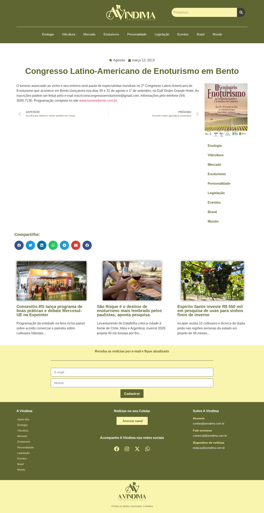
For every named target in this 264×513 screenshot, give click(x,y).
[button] (19, 245)
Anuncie (199, 418)
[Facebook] (116, 449)
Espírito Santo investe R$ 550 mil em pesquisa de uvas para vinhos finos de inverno (210, 310)
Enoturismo (111, 34)
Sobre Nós (23, 419)
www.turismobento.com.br (98, 100)
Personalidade (136, 34)
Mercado (89, 34)
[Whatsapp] (147, 449)
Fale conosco (202, 430)
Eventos (183, 34)
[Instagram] (127, 449)
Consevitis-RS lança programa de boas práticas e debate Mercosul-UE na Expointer (49, 310)
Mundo (217, 34)
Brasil (200, 34)
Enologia (48, 34)
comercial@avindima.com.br (210, 435)
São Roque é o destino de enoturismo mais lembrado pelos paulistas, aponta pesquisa (129, 310)
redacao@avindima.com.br (209, 447)
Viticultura (68, 34)
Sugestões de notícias (208, 442)
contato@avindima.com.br (208, 423)
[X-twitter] (137, 449)
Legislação (162, 34)
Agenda (119, 60)
